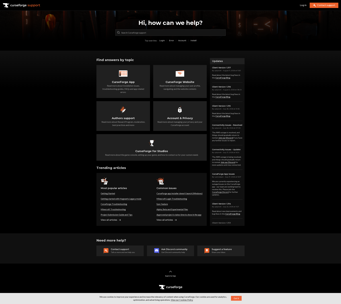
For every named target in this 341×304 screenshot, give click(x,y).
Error (171, 40)
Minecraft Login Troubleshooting (172, 198)
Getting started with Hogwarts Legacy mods (121, 198)
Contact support (326, 5)
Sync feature (162, 204)
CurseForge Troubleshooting (114, 204)
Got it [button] (236, 298)
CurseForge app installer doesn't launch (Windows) (179, 193)
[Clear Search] (223, 32)
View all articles (109, 220)
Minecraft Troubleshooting (113, 209)
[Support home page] (21, 5)
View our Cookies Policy (182, 300)
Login (162, 40)
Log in (303, 5)
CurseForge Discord (220, 192)
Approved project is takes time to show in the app (179, 214)
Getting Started (108, 193)
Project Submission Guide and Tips (116, 214)
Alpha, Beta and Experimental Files (172, 209)
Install (193, 40)
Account (182, 40)
